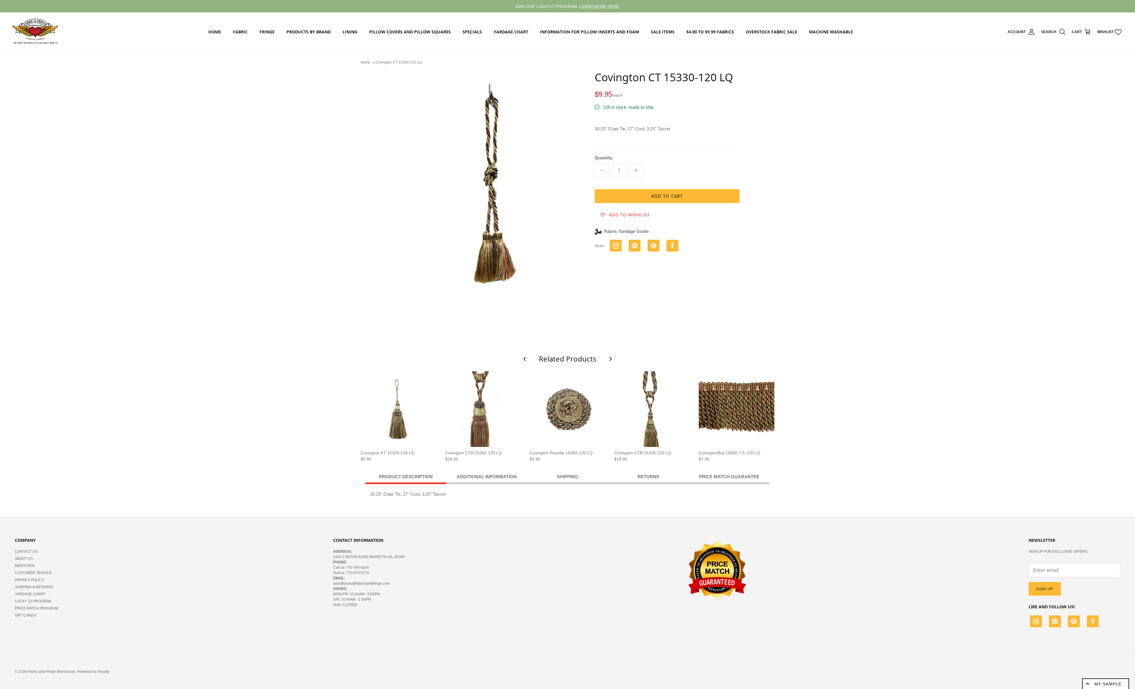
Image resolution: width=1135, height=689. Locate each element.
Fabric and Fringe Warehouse (51, 671)
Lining (350, 32)
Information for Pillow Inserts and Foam (589, 32)
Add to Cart (667, 196)
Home (214, 32)
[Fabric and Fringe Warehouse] (35, 32)
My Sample (1108, 684)
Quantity (603, 157)
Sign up (1044, 588)
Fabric (240, 32)
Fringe (267, 32)
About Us (24, 559)
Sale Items (662, 32)
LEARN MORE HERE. (599, 6)
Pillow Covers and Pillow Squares (410, 32)
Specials (472, 32)
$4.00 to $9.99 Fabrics (710, 32)
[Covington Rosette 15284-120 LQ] (567, 409)
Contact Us (26, 551)
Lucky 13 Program (33, 601)
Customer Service (33, 573)
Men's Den (24, 566)
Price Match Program (36, 608)
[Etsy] (1073, 622)
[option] (488, 195)
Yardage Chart (511, 32)
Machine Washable (831, 32)
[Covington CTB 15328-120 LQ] (652, 409)
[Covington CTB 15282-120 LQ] (483, 409)
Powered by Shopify (93, 671)
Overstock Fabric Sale (771, 32)
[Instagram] (1036, 622)
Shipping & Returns (34, 587)
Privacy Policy (29, 580)
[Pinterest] (1055, 622)
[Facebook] (1092, 622)
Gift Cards (25, 615)
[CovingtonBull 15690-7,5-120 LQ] (736, 409)
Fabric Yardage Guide (626, 231)
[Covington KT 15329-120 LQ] (398, 409)
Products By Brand (308, 32)
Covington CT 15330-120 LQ (398, 62)
